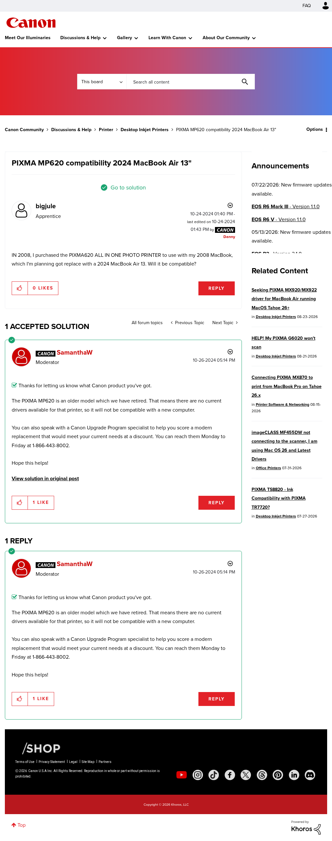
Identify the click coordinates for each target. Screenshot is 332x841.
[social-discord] (310, 775)
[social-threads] (262, 775)
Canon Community (30, 22)
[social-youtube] (181, 775)
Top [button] (22, 825)
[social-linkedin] (294, 775)
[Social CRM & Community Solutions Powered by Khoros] (306, 827)
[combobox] (190, 81)
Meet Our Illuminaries (28, 37)
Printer (106, 129)
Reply (216, 288)
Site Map (88, 762)
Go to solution (128, 187)
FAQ (306, 5)
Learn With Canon (167, 37)
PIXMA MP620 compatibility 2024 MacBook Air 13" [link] (226, 129)
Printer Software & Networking (282, 404)
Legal (73, 762)
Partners (105, 762)
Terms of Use (24, 762)
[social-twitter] (246, 775)
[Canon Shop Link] (38, 748)
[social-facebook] (230, 775)
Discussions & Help (80, 37)
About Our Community (226, 37)
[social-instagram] (198, 775)
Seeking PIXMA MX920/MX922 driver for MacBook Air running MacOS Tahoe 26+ (284, 299)
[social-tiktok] (213, 775)
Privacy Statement (52, 762)
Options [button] (314, 129)
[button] (20, 288)
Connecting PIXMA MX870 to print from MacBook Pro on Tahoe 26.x (287, 386)
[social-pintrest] (278, 775)
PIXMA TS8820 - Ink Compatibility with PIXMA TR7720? (279, 498)
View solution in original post (45, 478)
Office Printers (268, 468)
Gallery (124, 37)
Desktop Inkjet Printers (145, 129)
